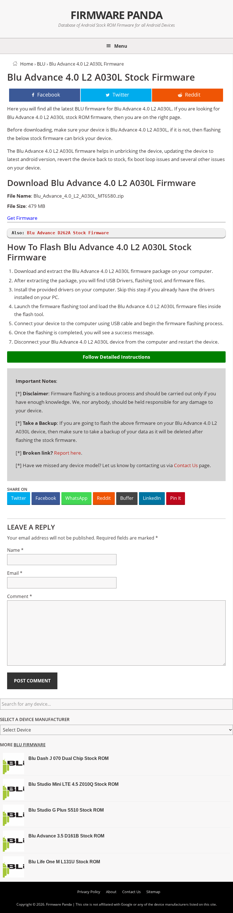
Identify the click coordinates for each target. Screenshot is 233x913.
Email (14, 573)
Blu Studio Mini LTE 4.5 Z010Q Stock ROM (73, 784)
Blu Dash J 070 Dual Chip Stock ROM (68, 758)
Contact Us (186, 465)
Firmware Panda (116, 15)
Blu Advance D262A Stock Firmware (68, 232)
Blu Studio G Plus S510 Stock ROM (66, 810)
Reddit (104, 498)
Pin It (175, 498)
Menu (120, 46)
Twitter (18, 498)
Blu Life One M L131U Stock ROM (64, 861)
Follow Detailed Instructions (116, 357)
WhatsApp (76, 498)
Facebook (46, 498)
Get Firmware (22, 218)
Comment (19, 596)
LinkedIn (152, 498)
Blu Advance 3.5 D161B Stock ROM (66, 835)
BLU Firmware (29, 744)
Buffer (127, 498)
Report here (67, 453)
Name (15, 550)
